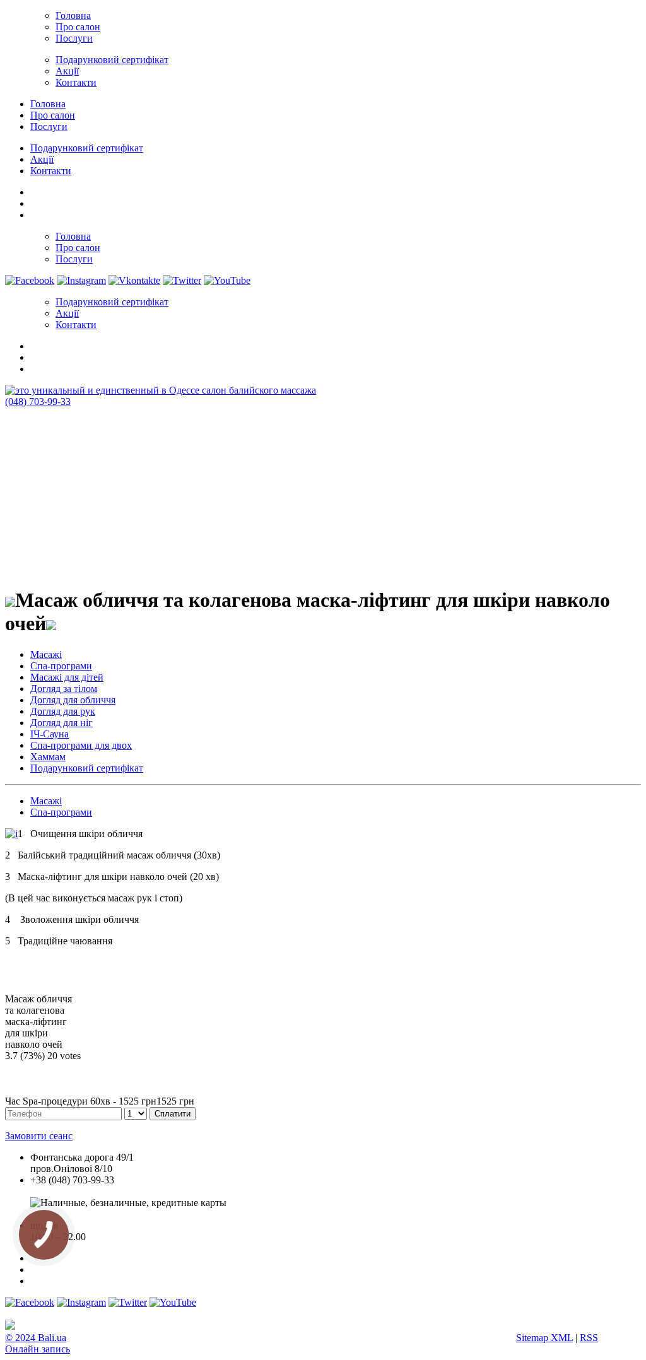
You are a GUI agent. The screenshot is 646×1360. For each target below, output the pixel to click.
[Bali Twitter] (182, 280)
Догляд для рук (62, 711)
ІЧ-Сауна (49, 734)
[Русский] (36, 213)
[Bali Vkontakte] (134, 280)
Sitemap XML (544, 1337)
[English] (36, 202)
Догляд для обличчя (72, 700)
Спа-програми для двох (81, 745)
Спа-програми (61, 665)
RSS (589, 1337)
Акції (67, 71)
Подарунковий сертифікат (112, 59)
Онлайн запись (37, 1349)
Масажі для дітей (66, 677)
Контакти (76, 82)
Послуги (74, 38)
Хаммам (48, 756)
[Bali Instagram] (81, 280)
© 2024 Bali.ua (35, 1337)
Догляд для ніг (61, 722)
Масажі (46, 654)
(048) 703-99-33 (38, 401)
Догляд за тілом (63, 688)
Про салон (78, 26)
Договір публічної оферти (86, 1214)
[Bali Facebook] (29, 280)
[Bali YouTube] (227, 280)
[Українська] (36, 190)
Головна (73, 15)
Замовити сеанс (39, 1135)
